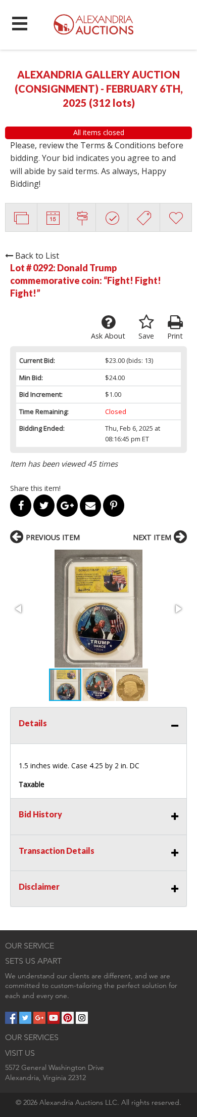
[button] (98, 609)
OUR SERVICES (32, 1037)
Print (175, 336)
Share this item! (35, 488)
